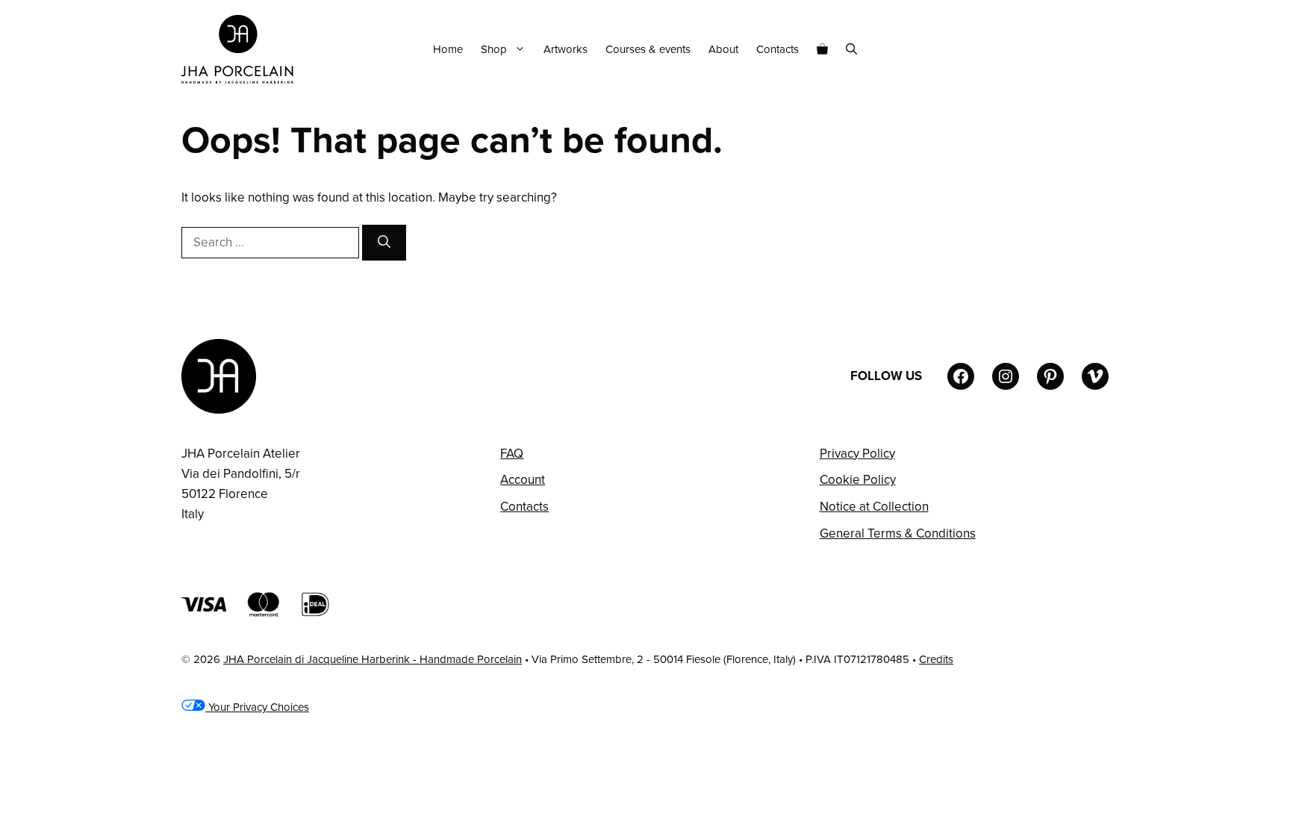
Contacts (777, 49)
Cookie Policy (858, 479)
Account (522, 479)
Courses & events (648, 49)
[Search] (384, 243)
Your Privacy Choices (257, 707)
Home (448, 49)
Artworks (565, 49)
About (723, 49)
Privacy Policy (857, 453)
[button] (851, 49)
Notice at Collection (874, 506)
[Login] (1102, 49)
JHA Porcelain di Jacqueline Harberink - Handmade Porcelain (372, 659)
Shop (494, 49)
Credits (936, 659)
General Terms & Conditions (898, 533)
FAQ (511, 453)
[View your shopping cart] (822, 49)
